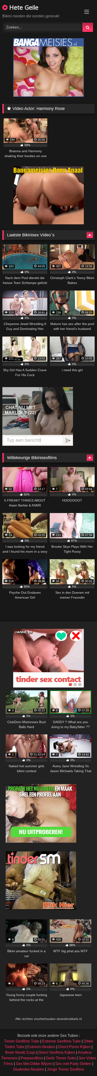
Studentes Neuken (28, 1069)
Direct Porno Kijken (74, 1047)
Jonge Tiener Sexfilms (65, 1069)
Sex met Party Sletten (73, 1064)
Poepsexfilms (31, 1058)
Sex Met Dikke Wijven (34, 1064)
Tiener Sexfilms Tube (21, 1041)
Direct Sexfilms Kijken (56, 1052)
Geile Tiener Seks (61, 1058)
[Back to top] (82, 1062)
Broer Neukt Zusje (20, 1052)
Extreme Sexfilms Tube (61, 1041)
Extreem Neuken (41, 1047)
